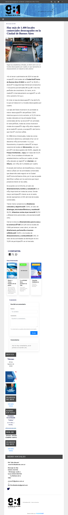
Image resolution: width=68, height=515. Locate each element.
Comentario (13, 315)
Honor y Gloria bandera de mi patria (12, 283)
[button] (51, 1)
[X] (55, 1)
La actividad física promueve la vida (23, 283)
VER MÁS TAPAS (11, 405)
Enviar (34, 333)
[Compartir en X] (13, 254)
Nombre (13, 308)
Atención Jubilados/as (35, 281)
